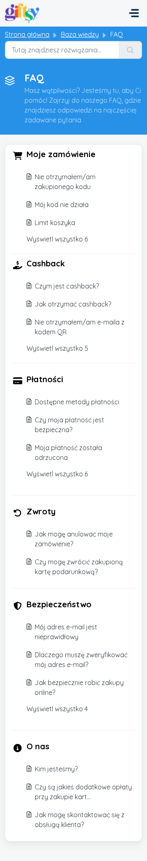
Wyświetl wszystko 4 (57, 709)
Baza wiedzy (80, 34)
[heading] (73, 155)
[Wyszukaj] (130, 50)
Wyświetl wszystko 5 (57, 348)
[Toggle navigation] (134, 13)
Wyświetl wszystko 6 (57, 239)
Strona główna (27, 34)
